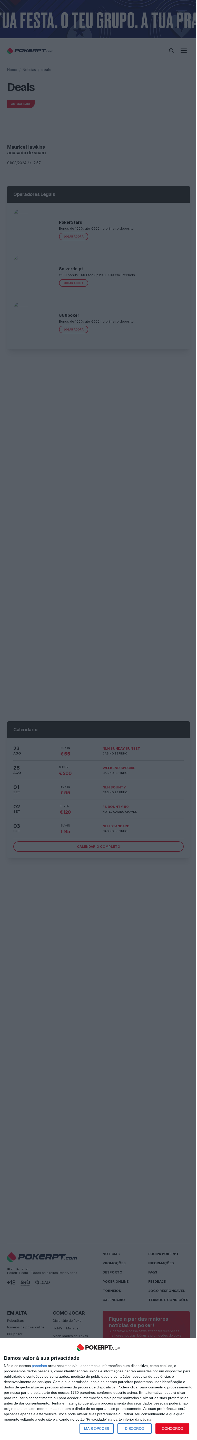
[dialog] (98, 1389)
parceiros (39, 1365)
